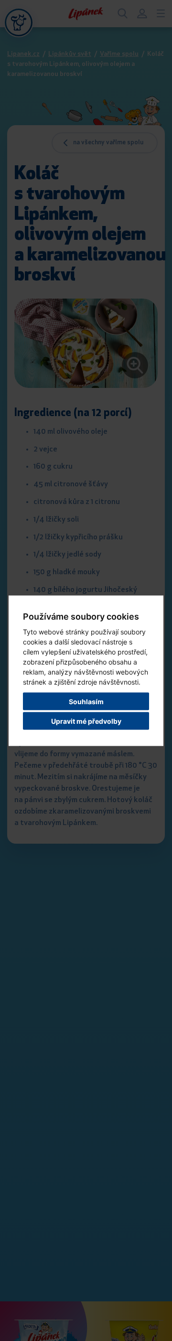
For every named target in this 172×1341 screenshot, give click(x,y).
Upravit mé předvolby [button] (86, 721)
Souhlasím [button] (86, 701)
